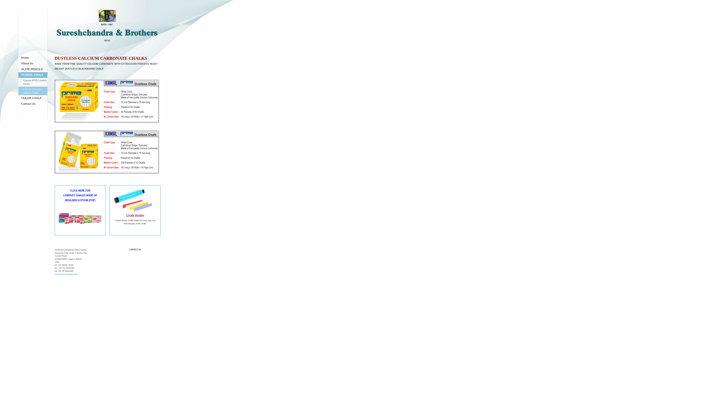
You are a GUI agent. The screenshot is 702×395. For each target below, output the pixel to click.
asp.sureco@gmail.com (66, 274)
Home (25, 57)
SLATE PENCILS (32, 69)
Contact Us (28, 103)
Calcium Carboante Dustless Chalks (32, 91)
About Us (27, 63)
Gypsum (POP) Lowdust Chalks (35, 82)
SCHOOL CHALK (32, 74)
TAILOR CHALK (31, 98)
